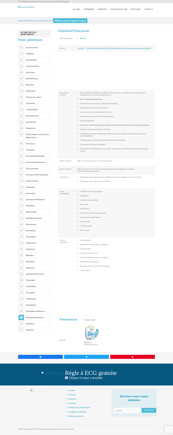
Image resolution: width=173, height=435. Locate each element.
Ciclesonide (30, 103)
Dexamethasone (32, 116)
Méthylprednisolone (34, 218)
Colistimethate (32, 109)
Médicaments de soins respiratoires (39, 21)
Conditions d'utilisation (77, 412)
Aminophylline (31, 60)
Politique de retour (75, 416)
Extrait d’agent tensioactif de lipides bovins (37, 135)
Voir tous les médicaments (28, 33)
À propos (72, 394)
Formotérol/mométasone (35, 162)
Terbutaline (30, 280)
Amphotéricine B (32, 66)
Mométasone (31, 224)
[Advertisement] (106, 70)
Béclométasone (32, 78)
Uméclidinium (31, 305)
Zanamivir (29, 330)
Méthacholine (31, 212)
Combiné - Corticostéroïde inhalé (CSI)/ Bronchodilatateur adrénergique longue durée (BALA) (114, 48)
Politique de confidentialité (79, 407)
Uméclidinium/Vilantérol (35, 311)
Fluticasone (30, 144)
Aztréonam (30, 72)
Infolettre (72, 399)
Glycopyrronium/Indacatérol (37, 175)
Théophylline (31, 286)
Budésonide (30, 91)
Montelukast (31, 230)
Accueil (71, 390)
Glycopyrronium (32, 168)
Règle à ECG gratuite (91, 372)
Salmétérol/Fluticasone (35, 274)
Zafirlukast (30, 324)
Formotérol (30, 150)
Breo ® (83, 38)
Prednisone (30, 249)
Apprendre (21, 21)
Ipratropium (30, 193)
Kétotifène (30, 206)
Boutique (72, 403)
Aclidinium (30, 54)
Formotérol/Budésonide (35, 156)
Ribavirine (30, 255)
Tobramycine (31, 299)
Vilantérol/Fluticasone (34, 317)
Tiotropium (30, 292)
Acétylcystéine (32, 47)
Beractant (30, 85)
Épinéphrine (30, 128)
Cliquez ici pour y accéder (85, 378)
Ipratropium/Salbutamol (35, 199)
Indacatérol (30, 187)
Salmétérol (30, 268)
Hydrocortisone (32, 181)
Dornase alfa (31, 122)
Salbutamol (30, 261)
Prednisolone (31, 243)
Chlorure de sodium (33, 97)
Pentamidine (31, 237)
